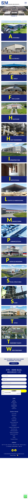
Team (14, 403)
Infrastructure (14, 406)
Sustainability (14, 405)
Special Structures (14, 434)
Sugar (14, 435)
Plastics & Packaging (14, 432)
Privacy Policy (13, 455)
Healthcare (14, 420)
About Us (14, 401)
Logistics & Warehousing (14, 427)
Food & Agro (14, 418)
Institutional (14, 425)
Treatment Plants (14, 439)
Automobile (14, 413)
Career (14, 407)
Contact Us (14, 408)
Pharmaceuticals (14, 430)
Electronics (14, 415)
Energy (14, 417)
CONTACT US (14, 363)
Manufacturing (14, 429)
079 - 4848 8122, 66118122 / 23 (14, 371)
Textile (14, 437)
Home (14, 400)
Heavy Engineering (14, 422)
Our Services (14, 402)
